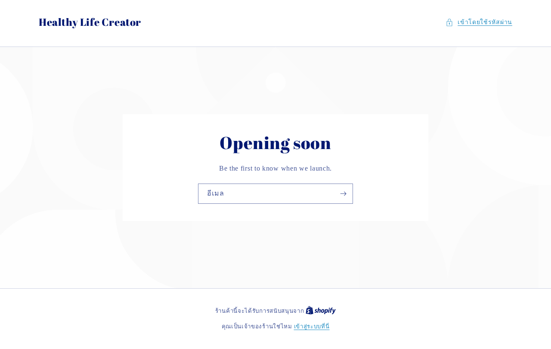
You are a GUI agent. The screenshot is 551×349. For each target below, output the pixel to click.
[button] (479, 22)
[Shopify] (321, 311)
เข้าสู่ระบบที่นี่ (312, 326)
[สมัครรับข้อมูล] (343, 194)
